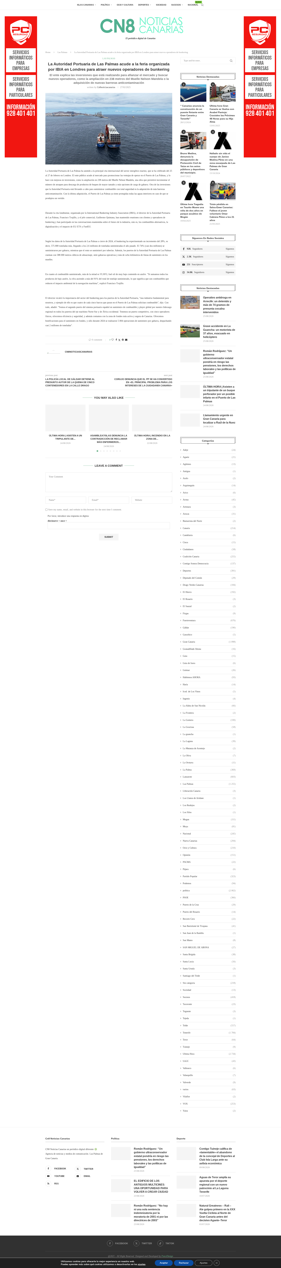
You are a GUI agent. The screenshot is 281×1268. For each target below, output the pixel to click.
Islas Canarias (85, 5)
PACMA (209, 862)
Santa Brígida (209, 954)
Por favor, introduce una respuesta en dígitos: (68, 516)
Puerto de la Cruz (209, 905)
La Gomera (209, 720)
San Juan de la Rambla (209, 933)
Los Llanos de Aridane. (209, 798)
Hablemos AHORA (209, 677)
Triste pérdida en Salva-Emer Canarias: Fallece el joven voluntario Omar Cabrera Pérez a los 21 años (222, 212)
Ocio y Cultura (125, 5)
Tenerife (209, 1032)
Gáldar (209, 627)
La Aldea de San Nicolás (209, 705)
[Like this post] (112, 340)
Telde (209, 1025)
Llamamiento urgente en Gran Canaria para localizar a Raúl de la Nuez (219, 419)
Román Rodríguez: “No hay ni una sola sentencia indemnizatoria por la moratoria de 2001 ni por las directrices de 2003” (151, 1213)
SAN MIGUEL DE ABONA (209, 947)
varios (209, 1089)
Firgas (209, 613)
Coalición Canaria (209, 556)
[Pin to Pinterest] (123, 340)
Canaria (209, 528)
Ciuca (209, 542)
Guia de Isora (209, 663)
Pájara (209, 869)
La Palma (209, 770)
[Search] (202, 5)
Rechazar (184, 1262)
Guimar (209, 670)
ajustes (141, 1264)
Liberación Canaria (209, 791)
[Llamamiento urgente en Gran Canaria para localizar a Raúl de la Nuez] (190, 420)
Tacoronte (209, 1004)
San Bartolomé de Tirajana (209, 926)
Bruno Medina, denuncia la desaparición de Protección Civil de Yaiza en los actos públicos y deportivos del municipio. (192, 163)
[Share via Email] (126, 340)
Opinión (209, 855)
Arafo (209, 478)
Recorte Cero (209, 919)
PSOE (209, 897)
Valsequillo (209, 1075)
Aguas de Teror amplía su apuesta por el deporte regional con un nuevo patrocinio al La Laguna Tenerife (215, 1184)
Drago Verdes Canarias (209, 585)
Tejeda (209, 1018)
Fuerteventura (209, 620)
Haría (209, 684)
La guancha (209, 734)
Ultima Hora (209, 1054)
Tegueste (209, 1011)
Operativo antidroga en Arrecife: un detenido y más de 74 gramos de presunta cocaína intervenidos (217, 305)
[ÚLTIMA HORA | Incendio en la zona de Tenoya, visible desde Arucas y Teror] (152, 418)
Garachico (209, 634)
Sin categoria (209, 983)
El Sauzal (209, 606)
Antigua (209, 471)
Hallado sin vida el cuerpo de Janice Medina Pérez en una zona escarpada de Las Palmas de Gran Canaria (222, 161)
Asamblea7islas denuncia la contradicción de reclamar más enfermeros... (108, 438)
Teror (209, 1039)
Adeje (209, 450)
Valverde (209, 1082)
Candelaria (209, 535)
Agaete (209, 457)
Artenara (209, 507)
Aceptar (164, 1262)
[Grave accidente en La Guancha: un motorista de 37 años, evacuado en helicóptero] (190, 330)
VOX (209, 1104)
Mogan (209, 819)
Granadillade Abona (209, 649)
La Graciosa (209, 727)
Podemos (209, 883)
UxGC (209, 1061)
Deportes (143, 5)
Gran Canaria (209, 642)
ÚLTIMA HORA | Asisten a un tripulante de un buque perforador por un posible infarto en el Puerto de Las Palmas (219, 394)
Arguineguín (209, 485)
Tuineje (209, 1047)
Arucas (209, 514)
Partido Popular (209, 876)
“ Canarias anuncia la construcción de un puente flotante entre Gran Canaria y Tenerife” (192, 112)
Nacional (193, 3)
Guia (209, 656)
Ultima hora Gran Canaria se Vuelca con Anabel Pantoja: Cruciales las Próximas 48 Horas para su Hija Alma (222, 113)
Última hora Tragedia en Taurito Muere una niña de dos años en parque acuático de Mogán (192, 210)
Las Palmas (62, 52)
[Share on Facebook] (116, 340)
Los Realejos (209, 805)
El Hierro (209, 592)
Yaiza (209, 1111)
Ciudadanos (209, 549)
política (209, 890)
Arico (209, 492)
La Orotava (209, 762)
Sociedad (161, 5)
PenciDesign (167, 1256)
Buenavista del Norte (209, 521)
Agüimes (209, 464)
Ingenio (209, 698)
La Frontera (209, 713)
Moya (209, 826)
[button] (50, 428)
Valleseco (209, 1068)
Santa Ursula (209, 968)
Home (48, 52)
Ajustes (203, 1262)
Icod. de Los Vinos (209, 691)
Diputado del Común (209, 578)
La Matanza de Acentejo (209, 748)
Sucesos (176, 5)
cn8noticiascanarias (106, 87)
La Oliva (209, 755)
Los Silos (209, 812)
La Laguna (209, 741)
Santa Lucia (209, 961)
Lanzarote (209, 777)
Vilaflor (209, 1096)
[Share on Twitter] (119, 340)
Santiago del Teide (209, 976)
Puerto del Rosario (209, 912)
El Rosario (209, 599)
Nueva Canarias (209, 841)
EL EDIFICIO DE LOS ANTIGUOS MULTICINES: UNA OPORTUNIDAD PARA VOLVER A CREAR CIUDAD (151, 1186)
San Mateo (209, 940)
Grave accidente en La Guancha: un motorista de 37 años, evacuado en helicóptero (219, 331)
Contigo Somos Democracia (209, 563)
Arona (209, 499)
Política (105, 5)
